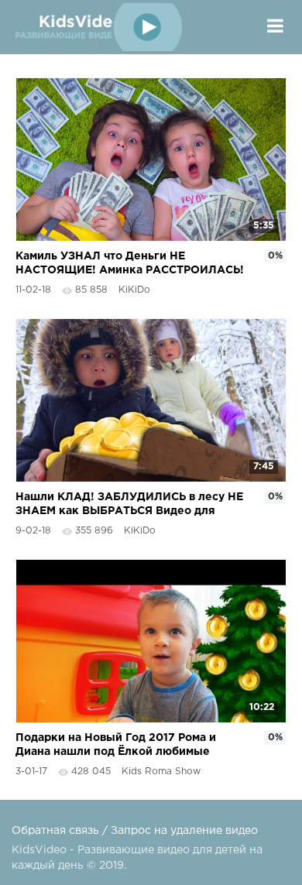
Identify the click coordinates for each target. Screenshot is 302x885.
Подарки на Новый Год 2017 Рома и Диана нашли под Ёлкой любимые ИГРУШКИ (115, 746)
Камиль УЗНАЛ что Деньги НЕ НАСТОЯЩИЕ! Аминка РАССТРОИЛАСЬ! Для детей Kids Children (129, 264)
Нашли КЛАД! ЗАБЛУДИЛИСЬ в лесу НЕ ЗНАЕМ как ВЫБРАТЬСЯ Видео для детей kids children (129, 505)
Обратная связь (55, 830)
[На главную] (97, 27)
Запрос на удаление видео (184, 830)
